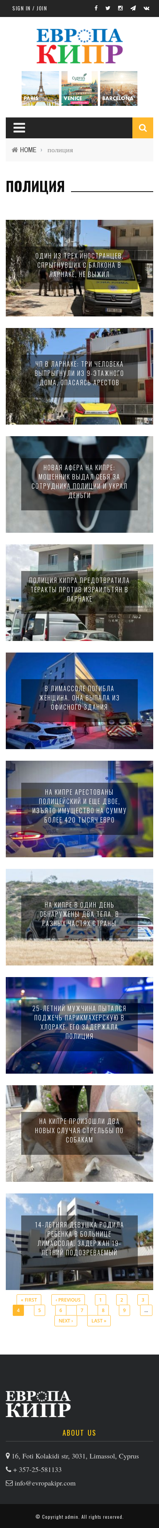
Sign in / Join (29, 8)
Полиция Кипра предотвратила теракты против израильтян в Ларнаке (79, 589)
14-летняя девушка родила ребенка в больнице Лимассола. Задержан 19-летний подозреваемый (79, 1238)
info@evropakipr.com (45, 1482)
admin (71, 1516)
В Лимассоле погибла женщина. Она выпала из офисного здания (79, 698)
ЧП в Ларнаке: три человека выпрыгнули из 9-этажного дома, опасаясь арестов (79, 373)
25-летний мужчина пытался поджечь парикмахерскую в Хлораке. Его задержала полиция (79, 1022)
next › (66, 1320)
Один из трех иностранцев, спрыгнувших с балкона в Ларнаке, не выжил (80, 265)
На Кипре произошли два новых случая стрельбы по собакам (79, 1130)
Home (28, 150)
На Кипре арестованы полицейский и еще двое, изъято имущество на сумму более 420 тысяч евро (79, 805)
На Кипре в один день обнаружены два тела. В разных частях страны (79, 914)
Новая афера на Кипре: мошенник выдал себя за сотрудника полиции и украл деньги (80, 481)
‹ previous (68, 1300)
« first (29, 1300)
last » (99, 1320)
